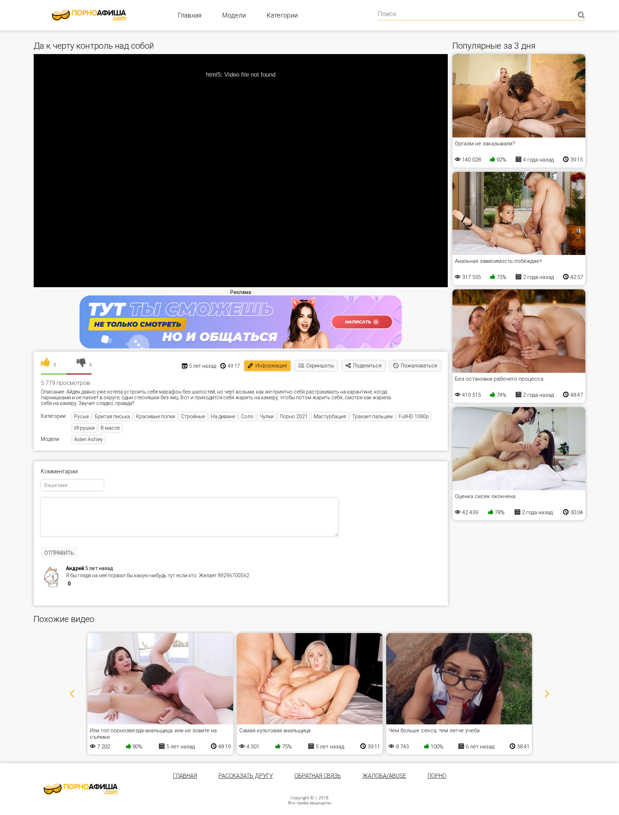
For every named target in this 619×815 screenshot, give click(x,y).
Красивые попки (155, 416)
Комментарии (59, 471)
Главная (189, 15)
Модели (234, 15)
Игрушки (84, 428)
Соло (247, 416)
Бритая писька (112, 416)
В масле (110, 428)
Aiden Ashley (88, 439)
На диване (223, 416)
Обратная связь (317, 775)
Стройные (193, 416)
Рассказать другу (246, 775)
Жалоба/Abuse (384, 775)
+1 (76, 584)
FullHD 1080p (414, 416)
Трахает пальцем (372, 416)
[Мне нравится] (45, 364)
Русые (81, 416)
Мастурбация (330, 416)
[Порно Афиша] (80, 789)
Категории (282, 15)
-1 (84, 584)
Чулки (267, 416)
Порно (437, 775)
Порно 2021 (294, 416)
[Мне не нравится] (81, 364)
